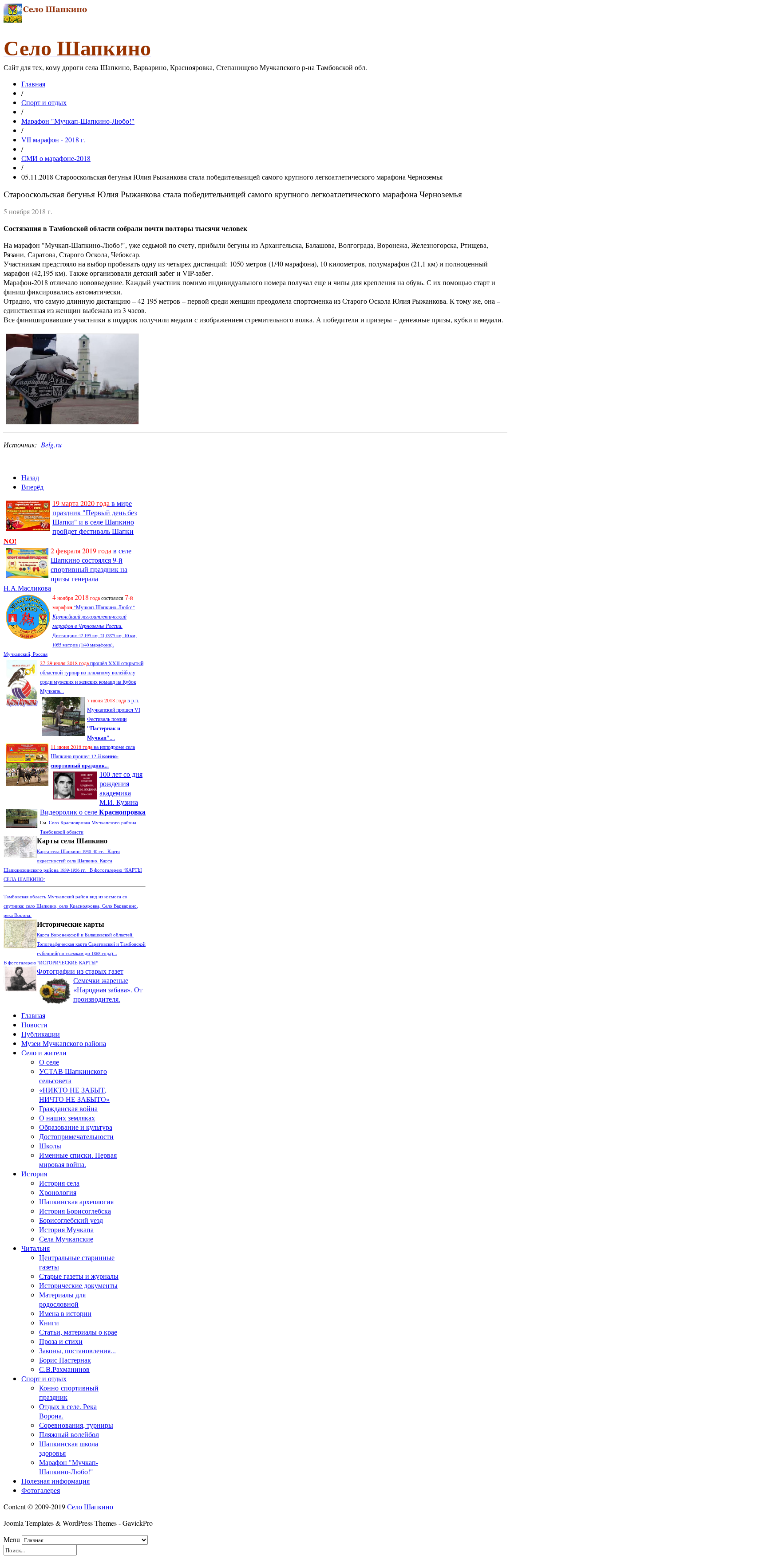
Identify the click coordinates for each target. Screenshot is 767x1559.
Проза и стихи (61, 1341)
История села (59, 1182)
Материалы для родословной (62, 1299)
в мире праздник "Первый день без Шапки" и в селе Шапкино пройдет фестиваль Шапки (70, 521)
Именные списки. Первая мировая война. (78, 1159)
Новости (34, 1024)
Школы (50, 1145)
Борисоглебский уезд (71, 1220)
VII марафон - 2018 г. (53, 139)
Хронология (57, 1192)
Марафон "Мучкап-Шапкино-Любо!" (77, 120)
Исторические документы (78, 1285)
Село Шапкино (90, 1506)
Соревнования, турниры (76, 1425)
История (34, 1173)
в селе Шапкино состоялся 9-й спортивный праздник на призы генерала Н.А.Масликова (67, 569)
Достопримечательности (76, 1136)
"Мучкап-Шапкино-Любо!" (103, 607)
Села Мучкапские (66, 1238)
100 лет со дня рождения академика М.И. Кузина (120, 788)
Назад (30, 477)
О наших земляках (67, 1117)
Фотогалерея (40, 1490)
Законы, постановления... (77, 1350)
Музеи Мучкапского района (63, 1043)
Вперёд (32, 486)
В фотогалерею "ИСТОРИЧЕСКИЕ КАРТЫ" (51, 963)
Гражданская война (68, 1108)
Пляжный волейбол (69, 1434)
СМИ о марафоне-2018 (56, 158)
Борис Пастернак (65, 1359)
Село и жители (44, 1052)
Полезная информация (55, 1480)
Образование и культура (75, 1127)
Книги (49, 1322)
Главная (33, 83)
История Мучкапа (66, 1229)
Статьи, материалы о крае (78, 1331)
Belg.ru (51, 444)
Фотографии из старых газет (80, 970)
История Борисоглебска (75, 1210)
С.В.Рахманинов (64, 1369)
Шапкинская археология (76, 1201)
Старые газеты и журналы (79, 1276)
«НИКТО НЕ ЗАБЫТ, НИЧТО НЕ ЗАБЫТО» (74, 1094)
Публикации (40, 1033)
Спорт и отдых (44, 102)
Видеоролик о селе (93, 811)
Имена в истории (65, 1313)
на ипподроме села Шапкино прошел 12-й (93, 756)
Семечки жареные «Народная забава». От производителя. (107, 989)
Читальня (35, 1248)
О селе (49, 1061)
